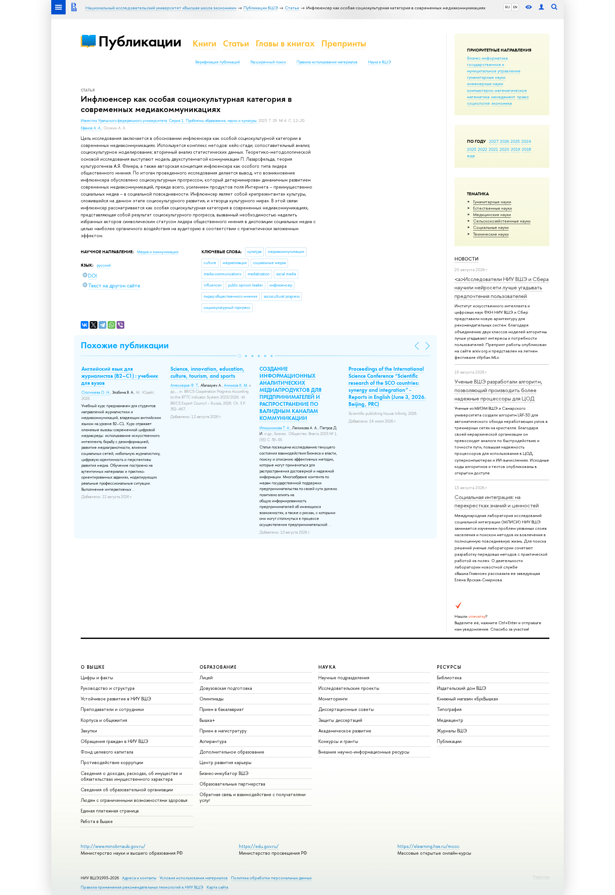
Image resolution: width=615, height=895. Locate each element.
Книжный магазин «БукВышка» (467, 699)
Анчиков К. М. (236, 385)
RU (507, 7)
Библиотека (449, 677)
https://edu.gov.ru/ (259, 846)
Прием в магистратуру (223, 731)
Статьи (236, 43)
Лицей (206, 677)
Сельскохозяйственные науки (501, 221)
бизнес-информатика (487, 58)
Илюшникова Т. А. (274, 428)
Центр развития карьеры (225, 762)
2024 (526, 141)
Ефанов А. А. (91, 128)
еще (471, 155)
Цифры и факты (97, 677)
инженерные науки (485, 83)
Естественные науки (492, 208)
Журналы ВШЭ (452, 731)
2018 (526, 149)
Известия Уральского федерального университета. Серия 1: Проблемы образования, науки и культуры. (169, 120)
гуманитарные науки (486, 77)
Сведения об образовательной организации (127, 789)
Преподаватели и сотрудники (112, 709)
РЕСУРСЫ (449, 667)
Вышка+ (207, 720)
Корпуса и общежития (104, 720)
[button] (239, 356)
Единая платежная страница (110, 811)
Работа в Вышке (97, 821)
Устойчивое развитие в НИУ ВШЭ (116, 699)
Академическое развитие (344, 731)
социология (478, 103)
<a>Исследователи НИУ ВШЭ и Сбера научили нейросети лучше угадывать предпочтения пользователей (502, 287)
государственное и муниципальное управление (494, 67)
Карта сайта (217, 887)
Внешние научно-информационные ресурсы (363, 752)
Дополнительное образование (232, 752)
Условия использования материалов (194, 878)
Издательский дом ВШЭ (461, 688)
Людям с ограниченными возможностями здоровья (134, 800)
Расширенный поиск (268, 62)
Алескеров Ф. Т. (184, 385)
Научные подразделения (343, 677)
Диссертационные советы (346, 709)
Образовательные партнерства (232, 784)
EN (515, 7)
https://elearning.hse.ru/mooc (428, 846)
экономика (501, 103)
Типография (449, 709)
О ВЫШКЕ (93, 667)
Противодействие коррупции (112, 762)
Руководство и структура (108, 688)
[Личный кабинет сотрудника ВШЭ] (541, 7)
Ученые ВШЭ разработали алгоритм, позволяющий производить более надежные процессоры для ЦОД (498, 390)
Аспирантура (213, 741)
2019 (515, 149)
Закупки (89, 731)
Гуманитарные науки (492, 202)
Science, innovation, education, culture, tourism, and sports (207, 372)
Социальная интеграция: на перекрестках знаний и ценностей (497, 501)
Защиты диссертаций (340, 720)
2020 (504, 149)
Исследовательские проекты (348, 688)
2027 (493, 141)
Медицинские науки (492, 214)
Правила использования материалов (327, 62)
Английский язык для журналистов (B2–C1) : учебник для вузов (119, 375)
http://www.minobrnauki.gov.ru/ (113, 846)
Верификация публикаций (217, 62)
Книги (205, 43)
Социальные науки (491, 227)
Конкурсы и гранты (338, 741)
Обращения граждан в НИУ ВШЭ (114, 741)
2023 (471, 149)
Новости (467, 258)
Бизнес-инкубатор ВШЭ (224, 773)
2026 (504, 141)
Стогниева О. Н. (95, 392)
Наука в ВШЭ (379, 62)
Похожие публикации (125, 345)
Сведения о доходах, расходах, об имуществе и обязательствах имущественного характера (131, 776)
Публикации (139, 41)
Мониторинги (333, 699)
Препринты (343, 43)
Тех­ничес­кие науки (491, 234)
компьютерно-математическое (497, 90)
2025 (515, 141)
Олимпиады (212, 699)
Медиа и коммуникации (157, 251)
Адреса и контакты (139, 878)
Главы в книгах (285, 43)
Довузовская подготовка (226, 688)
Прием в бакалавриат (222, 709)
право (523, 97)
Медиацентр (450, 720)
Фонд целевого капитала (107, 752)
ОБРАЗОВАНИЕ (218, 667)
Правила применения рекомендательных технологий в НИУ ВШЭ (142, 887)
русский (104, 265)
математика (478, 97)
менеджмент (503, 97)
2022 (482, 149)
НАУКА (327, 667)
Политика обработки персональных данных (271, 878)
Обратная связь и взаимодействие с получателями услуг (253, 797)
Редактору (541, 877)
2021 (493, 149)
